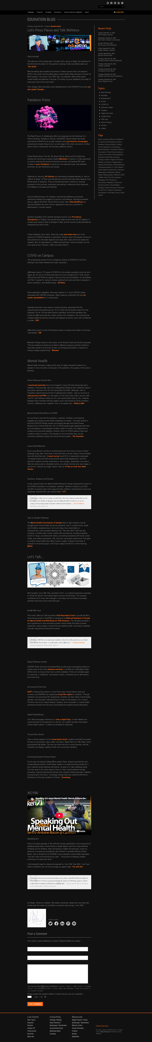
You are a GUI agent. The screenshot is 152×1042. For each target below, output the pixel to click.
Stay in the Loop (105, 1031)
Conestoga (66, 777)
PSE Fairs (104, 119)
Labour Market (103, 170)
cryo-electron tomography (77, 141)
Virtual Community (78, 1028)
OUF (105, 177)
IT (113, 167)
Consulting (55, 1016)
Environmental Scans (56, 1028)
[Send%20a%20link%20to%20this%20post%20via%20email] (74, 923)
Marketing (111, 172)
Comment (31, 963)
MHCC (30, 546)
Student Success (110, 187)
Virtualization (102, 192)
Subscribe (120, 12)
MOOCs (117, 175)
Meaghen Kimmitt (79, 642)
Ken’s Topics (31, 1020)
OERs (101, 177)
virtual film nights (64, 694)
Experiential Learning (112, 157)
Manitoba (63, 159)
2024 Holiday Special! (105, 34)
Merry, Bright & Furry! (105, 81)
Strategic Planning (56, 1020)
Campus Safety (110, 144)
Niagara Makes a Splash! (106, 50)
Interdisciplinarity (118, 164)
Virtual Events (31, 1031)
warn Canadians (42, 164)
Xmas (117, 192)
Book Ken (30, 1034)
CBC (37, 320)
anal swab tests (70, 234)
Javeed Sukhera (79, 503)
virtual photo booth (59, 739)
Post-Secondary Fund (65, 615)
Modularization (108, 175)
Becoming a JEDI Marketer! (107, 45)
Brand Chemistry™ (55, 1023)
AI (99, 142)
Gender (107, 159)
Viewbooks (117, 190)
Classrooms (107, 147)
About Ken (30, 1037)
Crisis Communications (114, 152)
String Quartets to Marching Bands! (110, 60)
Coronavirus (102, 152)
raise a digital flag (63, 719)
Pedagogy (101, 180)
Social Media (115, 185)
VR (109, 192)
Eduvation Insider (56, 26)
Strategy (40, 12)
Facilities (104, 110)
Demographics (118, 154)
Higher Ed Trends (107, 113)
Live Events (33, 1016)
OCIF (122, 175)
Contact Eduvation (102, 1026)
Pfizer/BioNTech (76, 202)
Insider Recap (106, 116)
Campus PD (31, 1028)
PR (107, 180)
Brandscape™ (106, 98)
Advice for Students (116, 139)
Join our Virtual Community (73, 12)
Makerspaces (102, 172)
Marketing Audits (55, 1031)
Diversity (101, 157)
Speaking (48, 12)
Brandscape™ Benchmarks (58, 1025)
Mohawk (55, 350)
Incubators (107, 162)
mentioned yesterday (37, 385)
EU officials (49, 176)
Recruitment (102, 182)
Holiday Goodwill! (104, 66)
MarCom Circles (77, 1025)
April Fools (104, 142)
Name (29, 945)
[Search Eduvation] (123, 7)
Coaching (53, 1034)
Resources (57, 12)
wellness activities (55, 669)
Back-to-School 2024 (105, 55)
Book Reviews (106, 92)
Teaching (120, 187)
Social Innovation (103, 185)
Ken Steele (119, 167)
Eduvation (46, 5)
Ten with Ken (102, 190)
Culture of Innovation (105, 154)
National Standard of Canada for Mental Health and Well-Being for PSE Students (58, 619)
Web (112, 192)
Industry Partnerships (105, 164)
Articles (74, 1034)
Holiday (100, 162)
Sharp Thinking (106, 122)
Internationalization (105, 167)
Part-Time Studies (114, 177)
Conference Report (117, 149)
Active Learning (103, 139)
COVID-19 (104, 104)
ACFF (29, 691)
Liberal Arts (113, 170)
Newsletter (75, 1037)
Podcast (74, 1031)
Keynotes (30, 1023)
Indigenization (116, 162)
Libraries (120, 170)
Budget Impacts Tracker (80, 1020)
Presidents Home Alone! (106, 71)
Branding (31, 12)
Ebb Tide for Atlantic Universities (109, 40)
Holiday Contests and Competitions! (110, 76)
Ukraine (104, 125)
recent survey (53, 456)
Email (29, 954)
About (87, 12)
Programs (112, 180)
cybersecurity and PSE (36, 395)
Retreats (30, 1025)
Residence (110, 182)
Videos (103, 128)
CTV (64, 491)
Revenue (118, 182)
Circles (103, 101)
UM (39, 332)
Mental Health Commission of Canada (46, 522)
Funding (100, 159)
